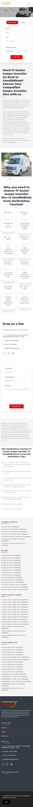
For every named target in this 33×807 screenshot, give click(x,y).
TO (7, 37)
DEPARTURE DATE (11, 47)
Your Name (9, 368)
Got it (6, 802)
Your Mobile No (10, 377)
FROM (8, 28)
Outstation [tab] (12, 22)
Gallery (3, 732)
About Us (4, 728)
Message (8, 386)
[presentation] (5, 164)
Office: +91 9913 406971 (9, 755)
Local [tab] (23, 22)
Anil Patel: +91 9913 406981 (11, 340)
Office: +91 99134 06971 (10, 344)
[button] (2, 12)
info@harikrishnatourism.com (12, 348)
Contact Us (4, 736)
